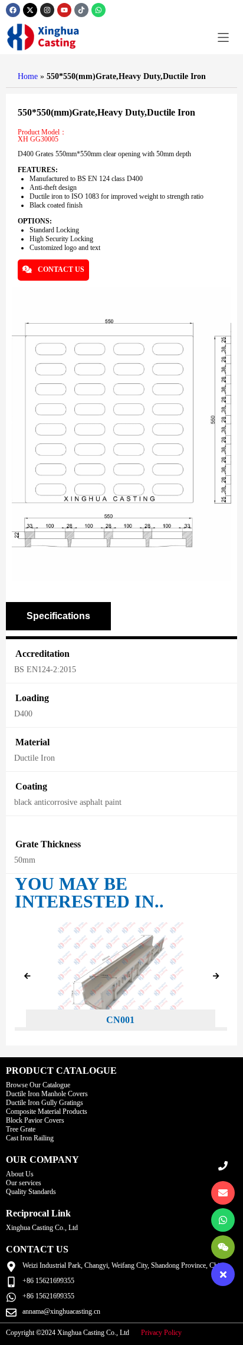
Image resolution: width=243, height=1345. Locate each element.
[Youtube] (64, 10)
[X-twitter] (30, 10)
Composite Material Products (46, 1111)
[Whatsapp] (98, 10)
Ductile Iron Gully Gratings (44, 1103)
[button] (223, 37)
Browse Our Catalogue (38, 1085)
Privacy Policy (161, 1332)
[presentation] (27, 976)
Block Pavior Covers (35, 1120)
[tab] (58, 616)
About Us (20, 1174)
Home (28, 76)
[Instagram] (47, 10)
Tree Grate (20, 1129)
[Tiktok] (81, 10)
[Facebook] (13, 10)
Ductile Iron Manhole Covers (47, 1094)
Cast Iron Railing (30, 1138)
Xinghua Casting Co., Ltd (42, 1228)
